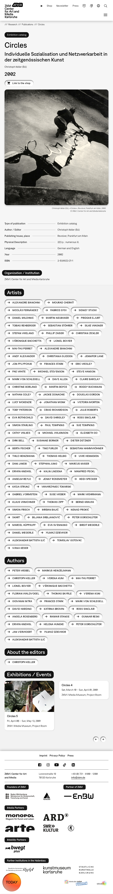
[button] (57, 147)
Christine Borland (24, 386)
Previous (96, 739)
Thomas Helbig (57, 456)
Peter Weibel (21, 570)
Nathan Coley (21, 394)
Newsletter (62, 5)
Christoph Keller (23, 578)
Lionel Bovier (63, 340)
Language (98, 6)
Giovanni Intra (22, 601)
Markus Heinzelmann (56, 570)
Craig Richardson (56, 409)
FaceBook (40, 765)
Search (105, 6)
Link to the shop (21, 83)
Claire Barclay (90, 379)
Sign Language (91, 6)
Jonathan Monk (54, 402)
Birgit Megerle (90, 525)
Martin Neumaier (57, 317)
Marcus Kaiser (79, 463)
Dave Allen (60, 379)
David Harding (22, 608)
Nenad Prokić (80, 509)
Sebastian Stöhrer (60, 325)
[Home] (16, 10)
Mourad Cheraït (63, 302)
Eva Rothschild (22, 417)
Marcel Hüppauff (24, 525)
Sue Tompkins (85, 425)
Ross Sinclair (86, 417)
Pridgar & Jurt (90, 317)
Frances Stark (53, 363)
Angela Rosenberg (25, 616)
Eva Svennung (57, 525)
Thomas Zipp (55, 502)
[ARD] (55, 817)
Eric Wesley (84, 363)
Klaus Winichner (23, 502)
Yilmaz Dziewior (57, 532)
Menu (105, 15)
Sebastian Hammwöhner (86, 448)
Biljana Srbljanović (46, 517)
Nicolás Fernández (25, 310)
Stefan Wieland (23, 333)
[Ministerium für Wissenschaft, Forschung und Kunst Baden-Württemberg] (20, 796)
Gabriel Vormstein (24, 494)
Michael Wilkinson (55, 432)
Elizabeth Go (89, 432)
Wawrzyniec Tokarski (56, 486)
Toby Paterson (22, 409)
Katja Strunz (20, 486)
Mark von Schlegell (26, 379)
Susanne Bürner (48, 440)
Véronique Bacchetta (26, 340)
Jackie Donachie (54, 394)
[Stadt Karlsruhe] (46, 796)
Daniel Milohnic (23, 317)
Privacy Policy (57, 755)
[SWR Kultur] (51, 828)
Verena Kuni (55, 578)
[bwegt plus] (15, 849)
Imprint (43, 755)
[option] (29, 705)
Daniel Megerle (23, 532)
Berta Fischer (21, 448)
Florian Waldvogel (25, 593)
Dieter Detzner (81, 440)
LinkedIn (73, 765)
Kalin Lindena (53, 471)
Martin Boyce (58, 386)
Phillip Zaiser (55, 333)
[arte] (20, 828)
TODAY (12, 882)
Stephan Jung (48, 463)
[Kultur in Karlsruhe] (70, 828)
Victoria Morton (89, 402)
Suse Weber (57, 494)
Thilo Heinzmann (23, 456)
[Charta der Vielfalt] (76, 883)
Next (103, 739)
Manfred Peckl (84, 471)
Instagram (48, 765)
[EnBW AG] (78, 796)
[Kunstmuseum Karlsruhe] (56, 870)
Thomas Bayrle (61, 593)
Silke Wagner (94, 325)
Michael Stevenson (51, 371)
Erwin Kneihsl (21, 471)
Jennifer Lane (94, 356)
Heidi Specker (88, 479)
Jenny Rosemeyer (55, 479)
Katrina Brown (54, 608)
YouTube (56, 765)
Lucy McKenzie (22, 402)
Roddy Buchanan (90, 386)
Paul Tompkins (54, 425)
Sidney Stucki (88, 310)
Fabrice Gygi (58, 310)
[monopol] (20, 817)
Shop (49, 5)
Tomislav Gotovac (69, 540)
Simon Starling (22, 425)
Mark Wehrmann (89, 494)
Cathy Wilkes (21, 432)
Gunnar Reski (90, 616)
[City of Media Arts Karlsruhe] (102, 883)
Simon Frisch (21, 509)
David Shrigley (55, 417)
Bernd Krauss (85, 502)
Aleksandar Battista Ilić (28, 540)
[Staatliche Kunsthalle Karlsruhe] (86, 870)
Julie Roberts (89, 409)
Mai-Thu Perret (22, 348)
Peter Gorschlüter (85, 517)
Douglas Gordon (88, 394)
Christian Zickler (87, 333)
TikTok (65, 765)
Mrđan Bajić (50, 509)
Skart (16, 517)
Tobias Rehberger (24, 325)
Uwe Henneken (89, 456)
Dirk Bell (18, 440)
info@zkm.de (78, 777)
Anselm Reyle (21, 479)
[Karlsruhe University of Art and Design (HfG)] (20, 870)
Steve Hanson (86, 371)
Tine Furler (50, 448)
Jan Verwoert (22, 631)
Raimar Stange (59, 616)
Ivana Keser (20, 548)
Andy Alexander (23, 356)
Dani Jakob (19, 463)
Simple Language (84, 6)
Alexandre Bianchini (26, 302)
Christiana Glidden (60, 356)
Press (76, 5)
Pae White (19, 371)
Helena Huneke (54, 624)
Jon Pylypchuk (22, 363)
